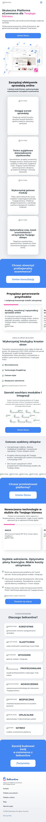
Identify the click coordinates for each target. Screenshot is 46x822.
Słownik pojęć (8, 806)
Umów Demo (23, 35)
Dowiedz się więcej (23, 601)
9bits (10, 816)
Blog (4, 802)
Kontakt (6, 789)
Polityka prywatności (10, 793)
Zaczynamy (23, 763)
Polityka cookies (9, 797)
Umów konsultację (23, 279)
